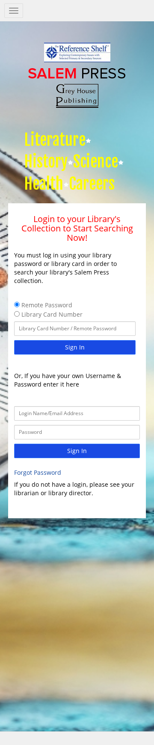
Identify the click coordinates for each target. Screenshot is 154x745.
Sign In (75, 347)
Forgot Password (37, 472)
